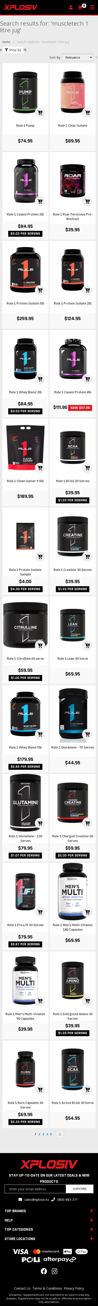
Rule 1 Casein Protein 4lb (72, 392)
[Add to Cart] (40, 112)
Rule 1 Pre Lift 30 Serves (25, 925)
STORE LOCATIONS (20, 1238)
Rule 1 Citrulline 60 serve (25, 659)
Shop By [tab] (14, 50)
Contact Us (22, 1288)
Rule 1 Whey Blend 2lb (25, 392)
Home (6, 42)
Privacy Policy (74, 1288)
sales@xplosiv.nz (36, 1199)
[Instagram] (54, 1272)
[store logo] (34, 7)
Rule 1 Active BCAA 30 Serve (73, 1103)
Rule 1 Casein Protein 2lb (25, 214)
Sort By (54, 57)
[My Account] (72, 7)
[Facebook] (44, 1272)
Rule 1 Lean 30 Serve (72, 659)
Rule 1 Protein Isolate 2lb (72, 303)
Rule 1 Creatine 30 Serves (73, 570)
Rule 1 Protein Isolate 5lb (25, 303)
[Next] (60, 1134)
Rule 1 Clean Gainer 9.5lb (25, 481)
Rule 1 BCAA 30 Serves (72, 481)
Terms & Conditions (47, 1288)
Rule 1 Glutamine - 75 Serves (72, 747)
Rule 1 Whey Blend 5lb (25, 747)
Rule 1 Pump (25, 126)
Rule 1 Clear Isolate (72, 126)
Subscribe (80, 1189)
